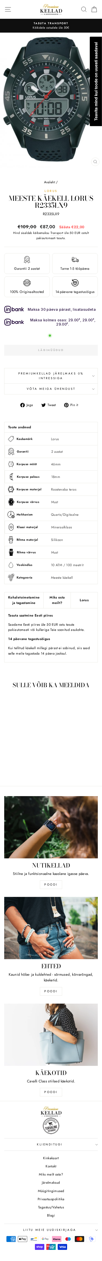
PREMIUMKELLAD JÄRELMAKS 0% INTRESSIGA (51, 375)
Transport (57, 233)
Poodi (51, 991)
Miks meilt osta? (51, 1174)
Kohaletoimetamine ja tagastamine (24, 600)
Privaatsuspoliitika (51, 1199)
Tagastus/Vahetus (51, 1207)
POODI (51, 884)
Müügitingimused (51, 1190)
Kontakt (51, 1166)
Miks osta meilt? (57, 600)
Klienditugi (50, 1144)
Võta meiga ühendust (51, 389)
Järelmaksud (51, 1182)
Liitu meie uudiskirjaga (49, 1230)
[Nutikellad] (51, 827)
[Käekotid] (51, 1035)
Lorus (51, 191)
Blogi (51, 1215)
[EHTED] (51, 928)
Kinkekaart (51, 1158)
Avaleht (49, 182)
